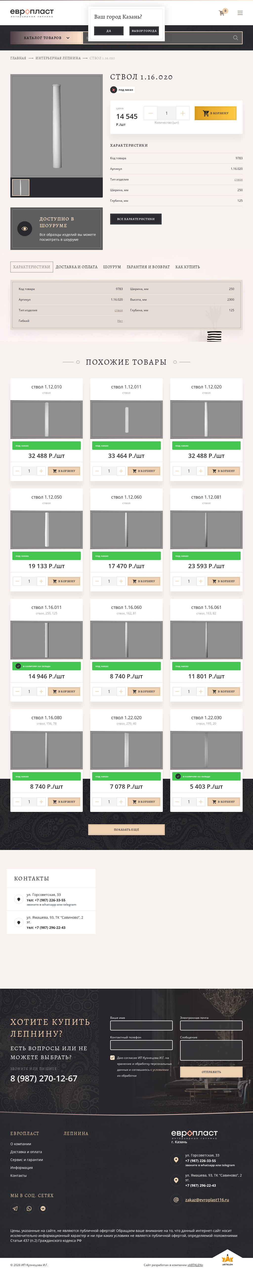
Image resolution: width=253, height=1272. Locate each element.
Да (108, 31)
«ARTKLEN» (195, 1265)
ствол (238, 179)
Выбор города (144, 31)
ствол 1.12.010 (46, 387)
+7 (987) (200, 1160)
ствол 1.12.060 (126, 497)
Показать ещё (126, 829)
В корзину (219, 113)
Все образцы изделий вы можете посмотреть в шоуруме (68, 237)
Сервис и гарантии (26, 1159)
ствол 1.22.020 (126, 717)
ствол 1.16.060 (126, 607)
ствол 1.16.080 (46, 717)
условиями (161, 1070)
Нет (120, 321)
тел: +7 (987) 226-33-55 (46, 900)
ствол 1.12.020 (206, 387)
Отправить (211, 1072)
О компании (20, 1143)
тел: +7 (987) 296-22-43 (46, 927)
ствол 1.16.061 (206, 607)
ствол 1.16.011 (46, 607)
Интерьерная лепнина (58, 58)
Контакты (18, 1175)
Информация (21, 1167)
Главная (18, 58)
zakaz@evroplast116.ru (207, 1200)
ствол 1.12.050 (46, 497)
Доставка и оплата (26, 1151)
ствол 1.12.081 (206, 497)
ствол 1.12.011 (126, 387)
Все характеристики (136, 219)
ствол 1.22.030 (206, 717)
